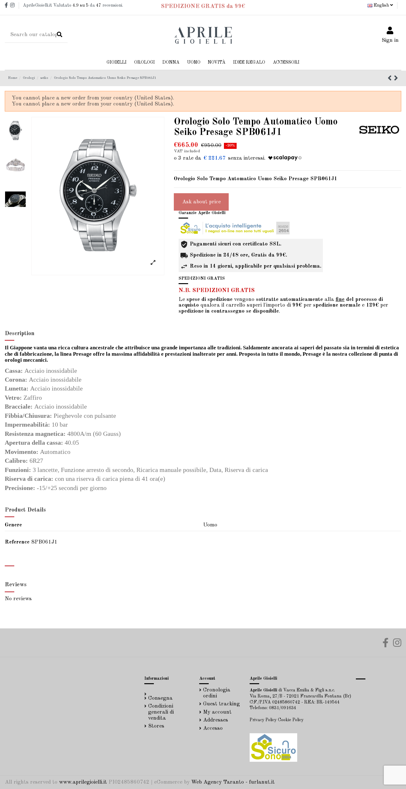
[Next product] (396, 79)
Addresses (215, 720)
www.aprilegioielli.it (83, 782)
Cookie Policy (291, 720)
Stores (156, 726)
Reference (17, 542)
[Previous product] (391, 79)
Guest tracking (221, 704)
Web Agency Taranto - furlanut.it (233, 782)
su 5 (80, 5)
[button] (171, 62)
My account (217, 712)
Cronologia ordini (216, 693)
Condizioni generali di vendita (161, 712)
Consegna (160, 698)
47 (98, 5)
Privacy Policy (263, 720)
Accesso (213, 728)
